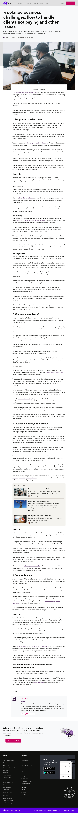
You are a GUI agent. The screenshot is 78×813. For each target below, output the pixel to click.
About (23, 790)
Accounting (6, 765)
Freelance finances (26, 765)
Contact (23, 794)
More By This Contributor (28, 714)
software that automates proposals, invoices (31, 220)
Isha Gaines (42, 89)
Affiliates (24, 792)
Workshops (24, 779)
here (48, 810)
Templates (6, 790)
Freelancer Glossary (27, 781)
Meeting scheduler (8, 782)
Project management (9, 763)
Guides (23, 776)
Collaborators (7, 777)
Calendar (5, 770)
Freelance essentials (27, 763)
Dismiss (60, 810)
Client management (8, 760)
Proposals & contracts (9, 768)
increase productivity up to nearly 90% (24, 478)
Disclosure (24, 797)
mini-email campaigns (25, 399)
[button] (20, 3)
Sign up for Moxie (38, 682)
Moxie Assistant (7, 792)
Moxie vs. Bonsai (7, 798)
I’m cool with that (69, 810)
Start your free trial (13, 741)
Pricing (5, 758)
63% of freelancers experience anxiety (24, 92)
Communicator (7, 787)
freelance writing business (55, 372)
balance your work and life (32, 566)
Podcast (23, 774)
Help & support (25, 783)
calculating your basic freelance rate (37, 143)
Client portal (6, 785)
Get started (70, 3)
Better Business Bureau (26, 198)
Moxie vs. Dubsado (8, 800)
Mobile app (6, 780)
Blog (22, 771)
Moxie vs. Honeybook (9, 803)
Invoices (5, 773)
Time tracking (7, 775)
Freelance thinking (26, 760)
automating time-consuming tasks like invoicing (32, 646)
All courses (24, 758)
